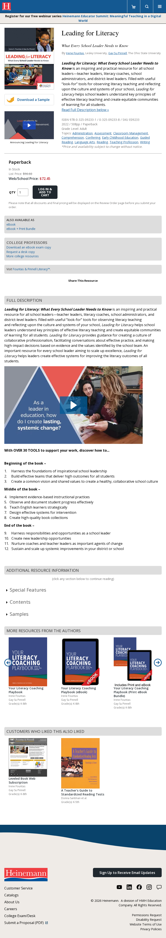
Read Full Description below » (85, 109)
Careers (10, 909)
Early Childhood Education (120, 137)
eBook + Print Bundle (20, 229)
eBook (11, 224)
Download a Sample (33, 99)
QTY (12, 192)
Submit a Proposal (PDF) (24, 922)
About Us (11, 902)
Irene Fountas (75, 53)
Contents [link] (20, 602)
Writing (145, 142)
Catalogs (11, 895)
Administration (82, 133)
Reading (102, 142)
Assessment (103, 133)
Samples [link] (19, 614)
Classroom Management (130, 133)
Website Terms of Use (146, 924)
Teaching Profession (124, 142)
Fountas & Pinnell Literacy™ (31, 269)
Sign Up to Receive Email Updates (127, 872)
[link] (29, 125)
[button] (29, 125)
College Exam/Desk (19, 915)
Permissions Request (147, 915)
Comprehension (73, 137)
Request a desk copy (20, 252)
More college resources (22, 256)
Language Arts (85, 142)
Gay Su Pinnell (117, 53)
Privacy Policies (151, 929)
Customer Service (18, 888)
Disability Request (149, 920)
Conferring (93, 137)
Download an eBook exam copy (28, 247)
